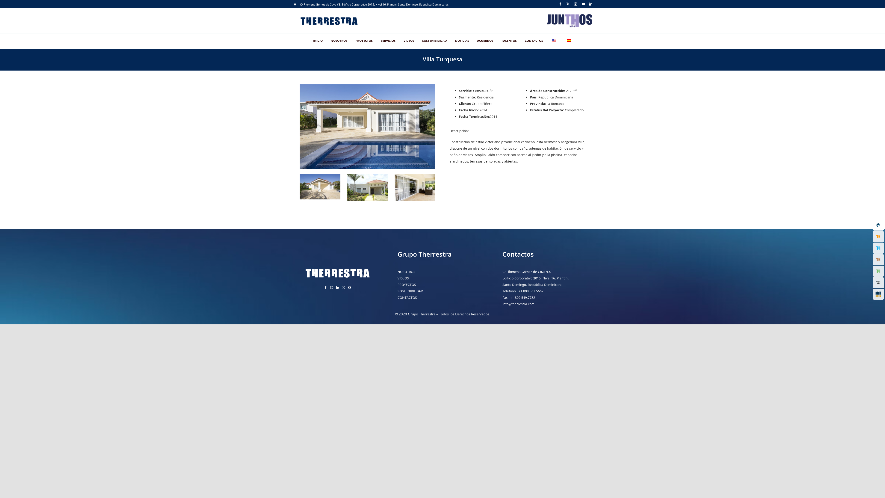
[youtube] (583, 4)
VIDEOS (403, 278)
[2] (320, 175)
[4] (415, 175)
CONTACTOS (407, 297)
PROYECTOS (407, 284)
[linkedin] (590, 4)
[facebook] (560, 4)
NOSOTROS (406, 272)
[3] (367, 175)
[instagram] (575, 4)
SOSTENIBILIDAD (410, 291)
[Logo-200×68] (569, 14)
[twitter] (567, 4)
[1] (367, 86)
